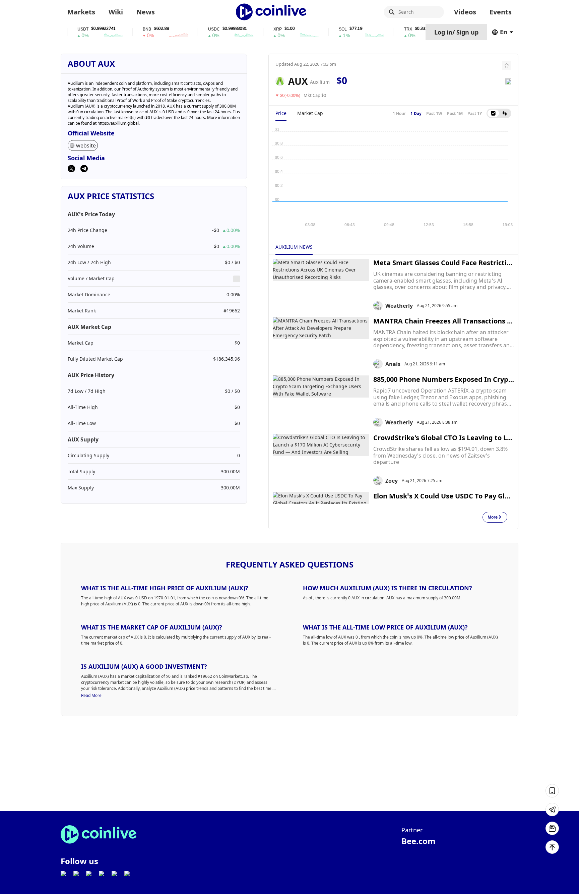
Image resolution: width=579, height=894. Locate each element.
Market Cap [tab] (310, 113)
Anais (392, 364)
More (493, 517)
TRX (395, 29)
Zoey (391, 480)
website (86, 145)
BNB (133, 29)
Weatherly (399, 305)
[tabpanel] (393, 176)
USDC (200, 29)
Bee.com (418, 840)
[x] (71, 169)
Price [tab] (280, 113)
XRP (264, 29)
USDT (69, 29)
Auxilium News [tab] (294, 247)
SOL (329, 29)
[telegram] (84, 169)
